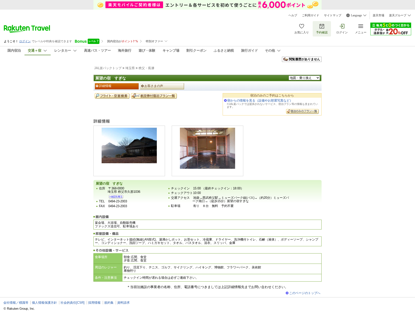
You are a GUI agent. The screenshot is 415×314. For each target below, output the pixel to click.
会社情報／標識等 (15, 302)
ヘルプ (292, 15)
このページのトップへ (304, 293)
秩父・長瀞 (146, 68)
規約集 (109, 302)
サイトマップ (332, 15)
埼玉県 (130, 68)
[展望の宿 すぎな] (116, 197)
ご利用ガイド (310, 15)
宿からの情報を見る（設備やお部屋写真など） (260, 100)
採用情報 (94, 302)
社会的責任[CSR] (73, 302)
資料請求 (123, 302)
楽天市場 (378, 15)
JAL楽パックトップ (108, 68)
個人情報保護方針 (44, 302)
